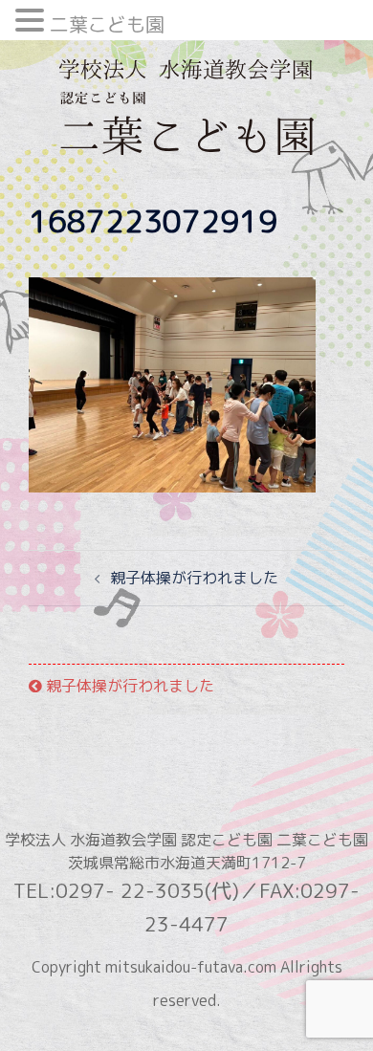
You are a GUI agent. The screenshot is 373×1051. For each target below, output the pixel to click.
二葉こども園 (107, 24)
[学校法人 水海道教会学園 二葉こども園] (186, 112)
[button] (32, 22)
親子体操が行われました (194, 577)
